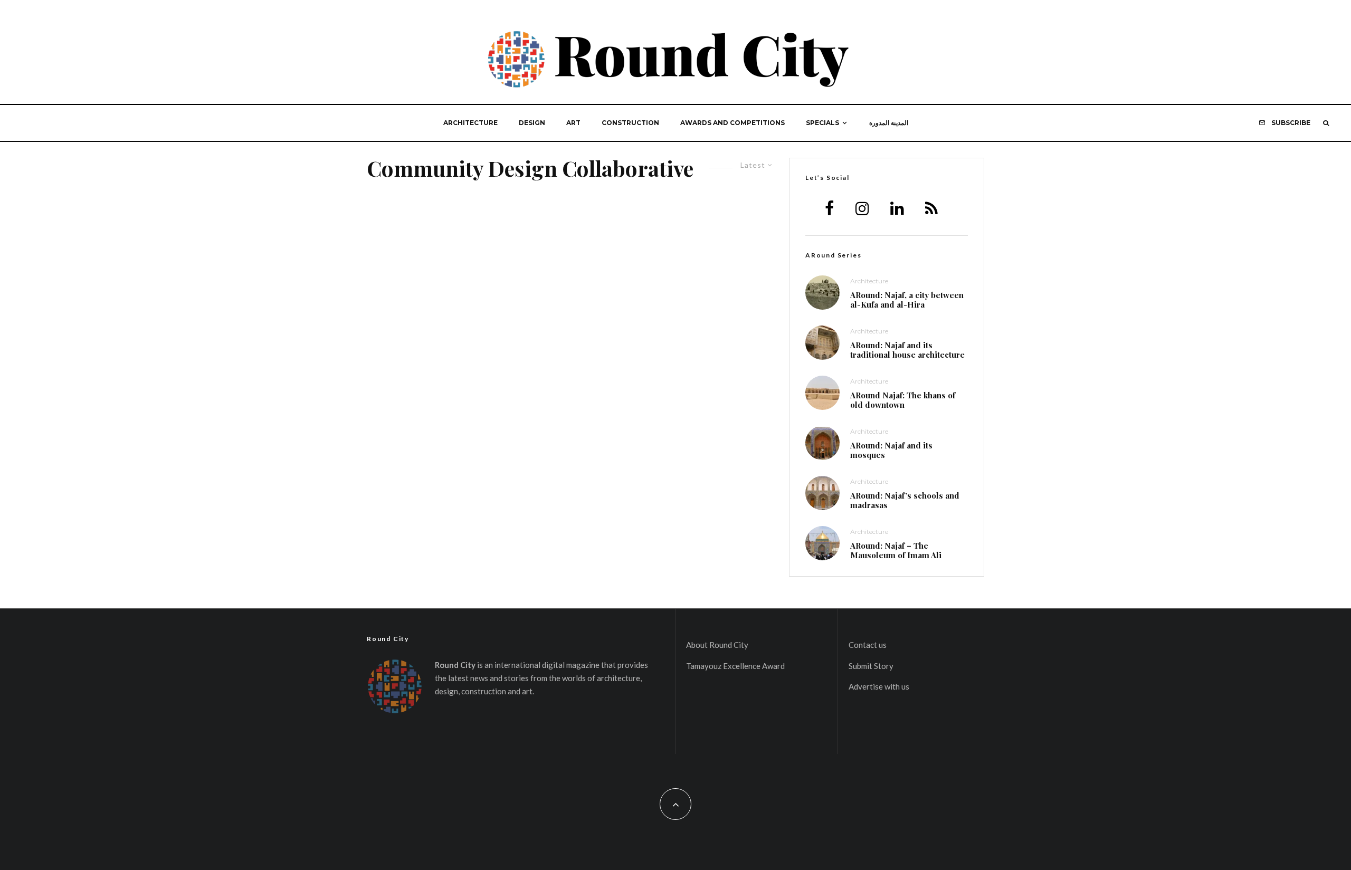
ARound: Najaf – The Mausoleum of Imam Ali (895, 550)
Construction (630, 123)
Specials (822, 123)
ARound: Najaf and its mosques (891, 450)
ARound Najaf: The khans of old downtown (902, 399)
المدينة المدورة (888, 123)
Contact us (868, 644)
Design (532, 123)
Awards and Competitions (732, 123)
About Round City (717, 644)
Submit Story (871, 666)
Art (573, 123)
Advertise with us (879, 686)
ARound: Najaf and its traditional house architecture (907, 349)
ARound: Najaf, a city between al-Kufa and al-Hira (907, 299)
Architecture (470, 123)
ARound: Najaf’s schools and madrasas (904, 500)
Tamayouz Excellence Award (735, 666)
